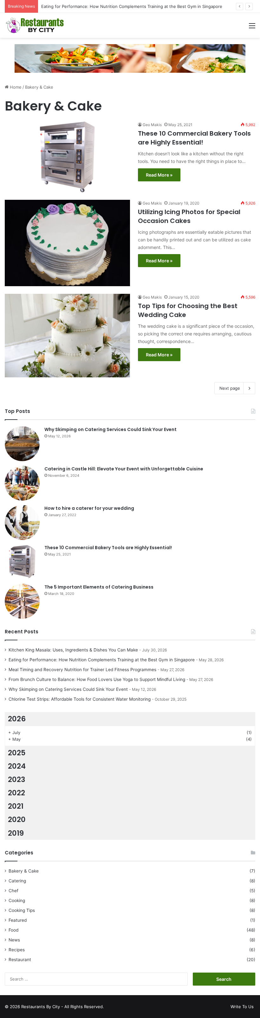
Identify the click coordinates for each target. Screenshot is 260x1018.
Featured (18, 920)
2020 (17, 819)
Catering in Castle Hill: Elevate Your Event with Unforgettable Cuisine (123, 469)
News (14, 939)
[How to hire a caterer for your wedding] (22, 522)
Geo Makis (152, 124)
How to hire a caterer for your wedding (89, 508)
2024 (17, 766)
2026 (17, 719)
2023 (16, 779)
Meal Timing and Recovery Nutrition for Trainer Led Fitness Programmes (82, 669)
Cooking (17, 900)
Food (13, 930)
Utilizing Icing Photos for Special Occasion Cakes (189, 216)
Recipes (17, 949)
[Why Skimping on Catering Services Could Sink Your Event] (22, 443)
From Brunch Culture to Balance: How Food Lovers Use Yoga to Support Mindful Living (97, 679)
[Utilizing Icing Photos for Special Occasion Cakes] (67, 243)
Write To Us (242, 1006)
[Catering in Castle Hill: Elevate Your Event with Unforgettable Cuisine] (22, 483)
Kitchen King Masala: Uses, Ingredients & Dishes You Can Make (73, 649)
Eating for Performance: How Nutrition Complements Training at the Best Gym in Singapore (131, 6)
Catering (17, 880)
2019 (16, 833)
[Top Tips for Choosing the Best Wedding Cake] (67, 335)
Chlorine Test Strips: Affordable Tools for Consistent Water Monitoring (80, 699)
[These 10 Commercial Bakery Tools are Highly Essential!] (67, 156)
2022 (16, 793)
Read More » (159, 175)
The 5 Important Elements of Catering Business (98, 587)
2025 (17, 753)
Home (15, 87)
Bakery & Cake (24, 870)
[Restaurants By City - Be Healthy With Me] (35, 25)
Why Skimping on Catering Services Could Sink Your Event (110, 429)
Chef (13, 890)
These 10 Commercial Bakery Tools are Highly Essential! (194, 138)
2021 (15, 806)
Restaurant (20, 959)
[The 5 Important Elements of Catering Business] (22, 601)
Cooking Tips (22, 910)
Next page (229, 388)
